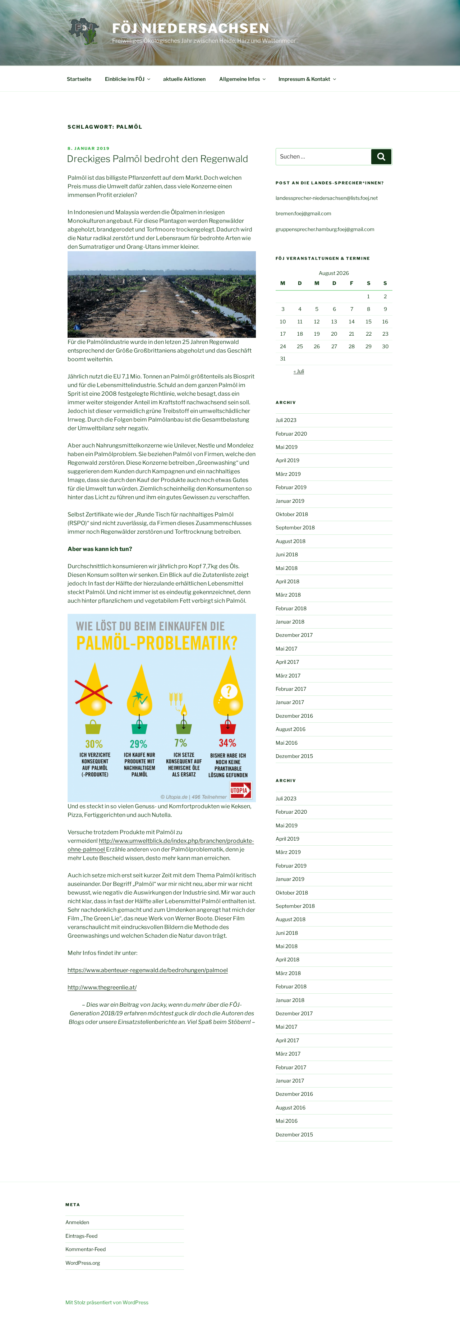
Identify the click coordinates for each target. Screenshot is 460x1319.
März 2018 (288, 595)
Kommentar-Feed (85, 1249)
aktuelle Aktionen (184, 79)
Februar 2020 (291, 434)
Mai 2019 (287, 447)
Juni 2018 (287, 554)
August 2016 (290, 729)
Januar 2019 (290, 501)
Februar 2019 (291, 487)
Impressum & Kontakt (304, 79)
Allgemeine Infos (239, 79)
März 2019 (288, 474)
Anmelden (77, 1222)
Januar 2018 (290, 622)
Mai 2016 (287, 743)
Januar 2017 (290, 702)
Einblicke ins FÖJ (124, 79)
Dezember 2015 (294, 756)
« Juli (299, 371)
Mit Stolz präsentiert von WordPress (106, 1302)
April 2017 (287, 662)
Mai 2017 (286, 648)
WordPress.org (82, 1263)
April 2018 (287, 581)
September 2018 (295, 527)
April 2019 (287, 460)
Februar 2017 (291, 689)
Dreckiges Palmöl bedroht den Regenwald (157, 158)
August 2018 (290, 541)
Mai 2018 (287, 568)
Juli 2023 (286, 420)
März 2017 (288, 675)
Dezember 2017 (294, 635)
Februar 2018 (291, 608)
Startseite (79, 79)
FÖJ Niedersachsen (191, 28)
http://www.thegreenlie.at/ (102, 987)
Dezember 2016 (294, 716)
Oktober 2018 (292, 514)
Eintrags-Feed (81, 1236)
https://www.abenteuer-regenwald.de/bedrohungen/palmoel (148, 970)
